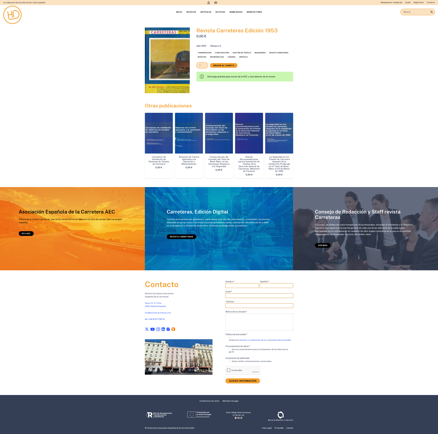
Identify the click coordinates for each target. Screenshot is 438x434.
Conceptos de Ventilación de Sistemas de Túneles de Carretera (158, 160)
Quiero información (242, 381)
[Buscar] (432, 12)
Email (229, 291)
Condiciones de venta (209, 401)
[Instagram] (158, 329)
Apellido (264, 281)
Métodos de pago (230, 401)
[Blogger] (168, 329)
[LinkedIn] (163, 329)
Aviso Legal (267, 428)
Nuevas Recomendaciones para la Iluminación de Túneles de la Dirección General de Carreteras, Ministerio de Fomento (249, 164)
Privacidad (278, 428)
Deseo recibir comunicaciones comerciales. (251, 361)
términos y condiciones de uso (253, 340)
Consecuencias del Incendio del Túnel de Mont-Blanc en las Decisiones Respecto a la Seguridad (219, 162)
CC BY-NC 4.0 (238, 415)
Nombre (230, 281)
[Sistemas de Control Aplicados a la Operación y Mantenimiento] (189, 133)
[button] (185, 31)
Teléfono (230, 301)
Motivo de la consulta (236, 311)
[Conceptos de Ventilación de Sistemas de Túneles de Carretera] (159, 133)
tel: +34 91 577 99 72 (155, 319)
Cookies (289, 428)
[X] (147, 329)
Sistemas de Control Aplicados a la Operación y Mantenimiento (189, 160)
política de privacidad (281, 340)
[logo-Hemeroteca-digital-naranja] (12, 15)
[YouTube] (152, 329)
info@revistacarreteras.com (158, 313)
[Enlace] (208, 2)
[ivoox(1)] (173, 329)
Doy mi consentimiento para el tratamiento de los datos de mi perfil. (258, 350)
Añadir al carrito (223, 65)
